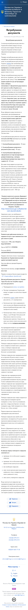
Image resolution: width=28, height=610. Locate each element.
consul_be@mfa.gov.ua (20, 559)
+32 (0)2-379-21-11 (14, 538)
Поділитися (15, 499)
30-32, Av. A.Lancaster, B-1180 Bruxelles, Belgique (14, 528)
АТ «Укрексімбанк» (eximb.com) (11, 276)
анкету (12, 298)
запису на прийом (18, 287)
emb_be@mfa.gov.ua (7, 559)
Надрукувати (15, 506)
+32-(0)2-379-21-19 (14, 540)
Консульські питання (9, 26)
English (15, 573)
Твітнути (14, 502)
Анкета (9, 63)
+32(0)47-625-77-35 (14, 549)
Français (15, 575)
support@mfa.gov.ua (19, 595)
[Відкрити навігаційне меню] (2, 2)
